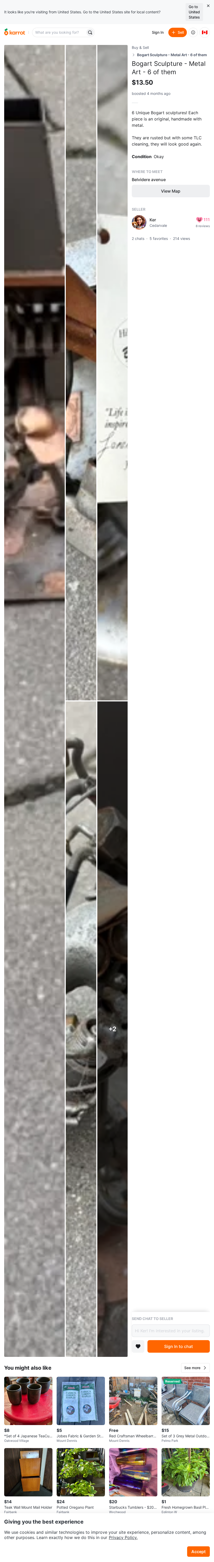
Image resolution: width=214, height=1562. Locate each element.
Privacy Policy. (123, 1537)
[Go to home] (14, 32)
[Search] (90, 32)
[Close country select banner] (208, 5)
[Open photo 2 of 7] (81, 372)
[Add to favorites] (138, 1346)
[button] (195, 1368)
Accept (198, 1551)
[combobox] (59, 32)
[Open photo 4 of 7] (81, 1029)
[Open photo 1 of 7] (34, 701)
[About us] (193, 32)
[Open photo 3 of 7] (112, 372)
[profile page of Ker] (139, 222)
